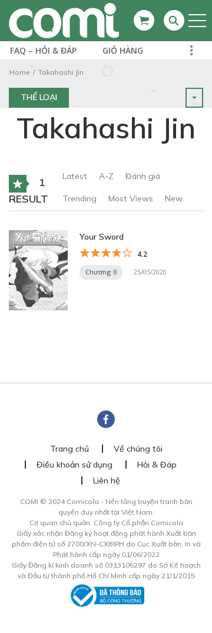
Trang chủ (69, 448)
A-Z (106, 176)
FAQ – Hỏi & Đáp (43, 50)
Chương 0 (101, 271)
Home (19, 72)
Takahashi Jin (61, 72)
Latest (74, 176)
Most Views (130, 198)
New (174, 198)
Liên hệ (106, 480)
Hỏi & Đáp (157, 464)
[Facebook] (106, 419)
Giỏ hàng (122, 50)
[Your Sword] (38, 269)
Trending (79, 198)
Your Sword (102, 236)
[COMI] (64, 20)
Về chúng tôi (138, 448)
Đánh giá (142, 176)
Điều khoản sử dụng (74, 464)
